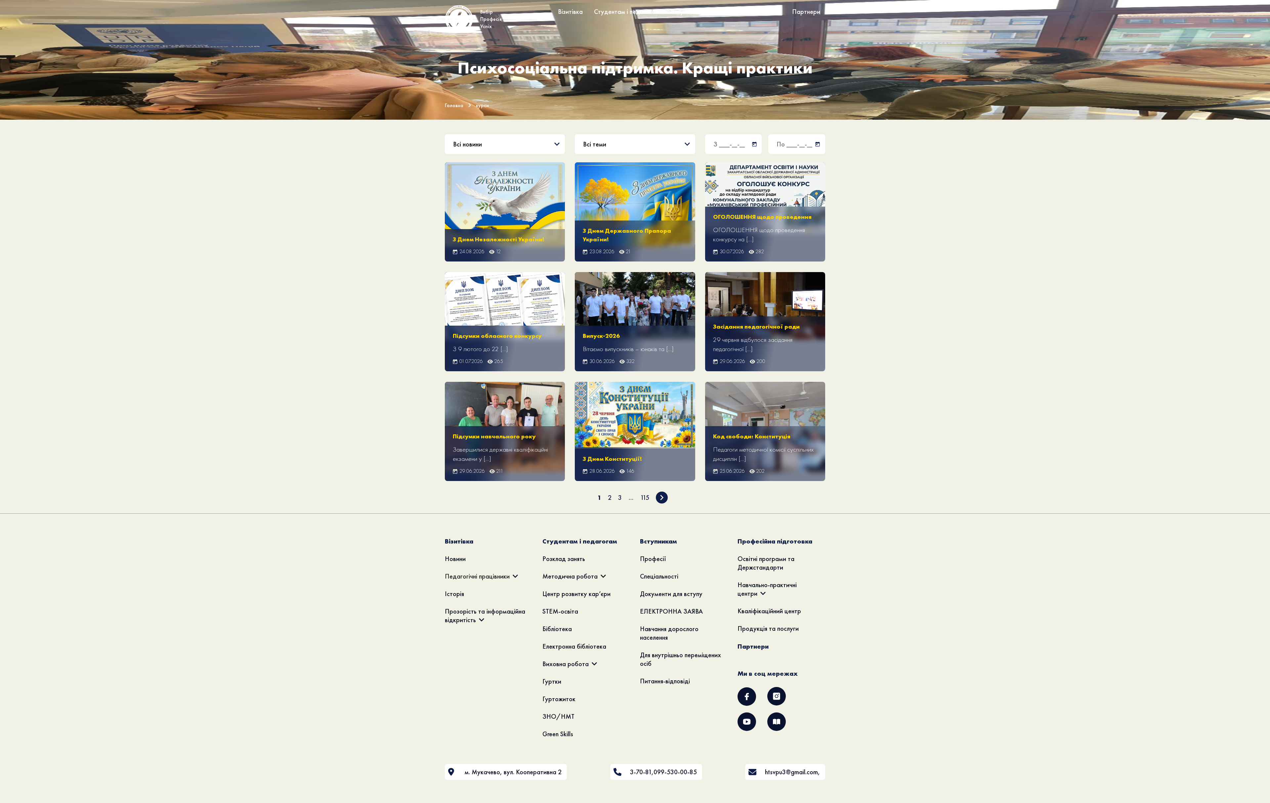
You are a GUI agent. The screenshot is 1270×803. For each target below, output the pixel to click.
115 (644, 497)
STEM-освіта (560, 611)
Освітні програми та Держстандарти (766, 563)
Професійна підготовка (748, 11)
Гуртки (551, 681)
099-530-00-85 (675, 772)
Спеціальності (659, 576)
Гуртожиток (558, 699)
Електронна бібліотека (574, 646)
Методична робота (570, 576)
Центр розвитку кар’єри (576, 593)
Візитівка (570, 11)
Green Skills (557, 734)
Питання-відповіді (665, 681)
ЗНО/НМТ (558, 716)
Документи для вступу (671, 593)
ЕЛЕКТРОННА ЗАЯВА (671, 611)
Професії (653, 558)
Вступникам (687, 11)
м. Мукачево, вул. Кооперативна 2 (513, 772)
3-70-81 (641, 772)
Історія (454, 593)
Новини (455, 558)
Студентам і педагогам (626, 11)
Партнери (806, 11)
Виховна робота (565, 664)
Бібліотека (557, 628)
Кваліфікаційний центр (769, 611)
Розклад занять (563, 558)
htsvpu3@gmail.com (791, 772)
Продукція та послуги (768, 628)
